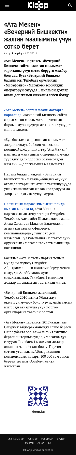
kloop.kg (17, 53)
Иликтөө (32, 438)
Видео (61, 438)
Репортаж (47, 438)
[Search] (70, 5)
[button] (6, 5)
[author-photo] (38, 406)
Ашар (40, 443)
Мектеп (29, 443)
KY (49, 443)
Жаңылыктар (16, 438)
